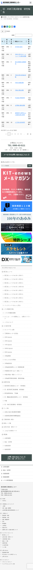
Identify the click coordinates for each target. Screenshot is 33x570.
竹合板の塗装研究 (20, 98)
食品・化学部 (8, 442)
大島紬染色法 (8, 363)
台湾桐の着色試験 (20, 105)
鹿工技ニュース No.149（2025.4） (14, 294)
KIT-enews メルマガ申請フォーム (9, 554)
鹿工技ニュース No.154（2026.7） (14, 275)
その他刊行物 (7, 326)
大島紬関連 (7, 356)
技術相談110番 (5, 552)
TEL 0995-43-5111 (16, 145)
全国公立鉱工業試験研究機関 (12, 412)
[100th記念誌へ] (16, 217)
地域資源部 (7, 449)
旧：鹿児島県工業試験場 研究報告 (14, 389)
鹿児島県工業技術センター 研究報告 (14, 386)
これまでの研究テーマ (10, 430)
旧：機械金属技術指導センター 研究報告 (16, 397)
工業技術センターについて (8, 504)
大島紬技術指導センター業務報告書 (14, 367)
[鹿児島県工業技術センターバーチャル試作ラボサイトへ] (16, 227)
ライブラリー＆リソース (9, 267)
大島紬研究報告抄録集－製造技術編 (14, 378)
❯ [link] (30, 134)
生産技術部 (7, 445)
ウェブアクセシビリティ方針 (8, 563)
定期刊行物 (7, 382)
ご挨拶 (3, 506)
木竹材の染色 (18, 46)
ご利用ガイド (5, 513)
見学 (3, 521)
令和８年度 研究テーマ (10, 427)
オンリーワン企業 (9, 329)
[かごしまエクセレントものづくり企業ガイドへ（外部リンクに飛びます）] (16, 249)
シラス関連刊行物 (8, 309)
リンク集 (6, 408)
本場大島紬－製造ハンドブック (13, 374)
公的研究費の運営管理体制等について (10, 510)
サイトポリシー (5, 559)
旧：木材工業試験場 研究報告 (13, 404)
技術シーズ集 (7, 423)
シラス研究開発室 (8, 480)
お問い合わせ (5, 550)
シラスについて (8, 322)
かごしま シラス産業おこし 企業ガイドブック (17, 317)
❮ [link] (6, 134)
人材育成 (4, 525)
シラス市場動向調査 (10, 313)
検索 (29, 165)
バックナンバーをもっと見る (12, 305)
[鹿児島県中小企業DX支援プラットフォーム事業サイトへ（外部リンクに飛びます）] (16, 259)
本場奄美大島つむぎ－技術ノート (13, 371)
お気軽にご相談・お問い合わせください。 (16, 457)
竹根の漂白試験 (19, 90)
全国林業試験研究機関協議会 (12, 415)
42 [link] (27, 134)
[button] (4, 41)
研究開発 (4, 523)
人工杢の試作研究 (20, 122)
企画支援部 (7, 438)
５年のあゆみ (8, 344)
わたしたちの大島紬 (10, 359)
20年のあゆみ (8, 337)
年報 (5, 400)
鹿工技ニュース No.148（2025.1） (14, 298)
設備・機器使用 (5, 519)
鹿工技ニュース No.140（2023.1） (14, 301)
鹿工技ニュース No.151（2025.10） (14, 286)
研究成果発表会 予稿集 (11, 393)
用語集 (5, 434)
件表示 (8, 31)
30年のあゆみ (8, 352)
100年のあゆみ (8, 348)
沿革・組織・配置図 (6, 508)
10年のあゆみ (8, 341)
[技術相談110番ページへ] (16, 184)
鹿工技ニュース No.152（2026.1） (14, 283)
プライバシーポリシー (7, 561)
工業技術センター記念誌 (11, 333)
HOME (3, 498)
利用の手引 (4, 527)
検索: (13, 35)
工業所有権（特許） (9, 419)
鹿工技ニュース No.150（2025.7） (14, 290)
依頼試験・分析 (5, 517)
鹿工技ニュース (8, 271)
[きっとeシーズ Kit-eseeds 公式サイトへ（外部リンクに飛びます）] (16, 237)
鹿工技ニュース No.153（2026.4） (14, 279)
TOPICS (4, 500)
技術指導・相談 (5, 515)
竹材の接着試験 (19, 82)
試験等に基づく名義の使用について (10, 529)
